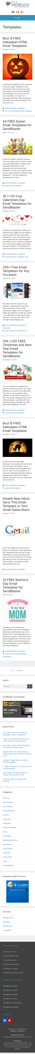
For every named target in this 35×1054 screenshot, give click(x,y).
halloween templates (12, 488)
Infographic (7, 823)
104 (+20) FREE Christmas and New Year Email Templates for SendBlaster (17, 348)
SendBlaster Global (10, 986)
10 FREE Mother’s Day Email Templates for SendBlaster (15, 585)
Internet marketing (9, 827)
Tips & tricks (7, 857)
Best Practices (8, 802)
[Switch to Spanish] (22, 12)
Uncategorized (8, 865)
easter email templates (13, 186)
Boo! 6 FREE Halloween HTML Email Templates (15, 427)
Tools (5, 861)
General (6, 815)
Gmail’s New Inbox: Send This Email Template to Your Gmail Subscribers (16, 504)
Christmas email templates (14, 413)
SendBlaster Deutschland (12, 1003)
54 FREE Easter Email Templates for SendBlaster (17, 125)
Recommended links (10, 840)
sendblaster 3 (23, 331)
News (5, 832)
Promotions (7, 836)
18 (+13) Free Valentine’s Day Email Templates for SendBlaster (17, 201)
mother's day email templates (15, 654)
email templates (11, 257)
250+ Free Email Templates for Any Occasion (16, 270)
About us (6, 798)
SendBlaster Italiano (10, 990)
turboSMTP (7, 930)
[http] (5, 1020)
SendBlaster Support (10, 968)
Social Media (7, 849)
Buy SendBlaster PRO (11, 956)
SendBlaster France (10, 999)
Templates (21, 108)
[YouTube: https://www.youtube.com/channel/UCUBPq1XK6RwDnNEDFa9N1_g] (9, 1020)
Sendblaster (22, 325)
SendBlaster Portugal (10, 1007)
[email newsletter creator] (17, 717)
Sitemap (13, 1031)
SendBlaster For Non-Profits (13, 973)
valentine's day (23, 257)
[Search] (29, 686)
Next (20, 670)
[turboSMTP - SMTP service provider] (17, 902)
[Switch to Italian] (17, 12)
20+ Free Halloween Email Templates (18, 111)
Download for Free (9, 952)
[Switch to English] (13, 12)
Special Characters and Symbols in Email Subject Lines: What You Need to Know (17, 754)
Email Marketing (11, 108)
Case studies (7, 806)
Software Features (9, 960)
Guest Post (7, 819)
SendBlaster (7, 926)
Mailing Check (8, 918)
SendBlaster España (10, 994)
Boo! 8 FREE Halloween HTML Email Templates (15, 42)
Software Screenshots (11, 964)
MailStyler (6, 922)
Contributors (21, 1031)
